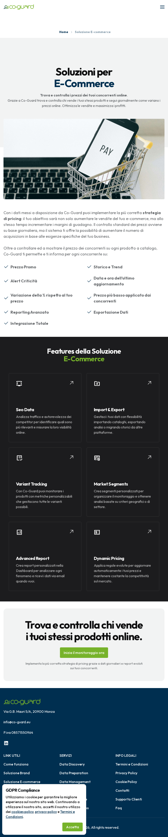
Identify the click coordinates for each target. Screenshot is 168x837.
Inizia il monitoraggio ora (84, 652)
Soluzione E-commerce (22, 781)
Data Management (75, 781)
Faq (119, 808)
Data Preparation (74, 773)
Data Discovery (72, 764)
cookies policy (22, 811)
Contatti (122, 790)
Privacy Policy (126, 773)
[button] (162, 7)
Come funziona (16, 764)
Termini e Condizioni (132, 764)
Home (63, 32)
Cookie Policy (126, 781)
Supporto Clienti (129, 799)
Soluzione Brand (17, 773)
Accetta (72, 827)
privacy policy (46, 811)
